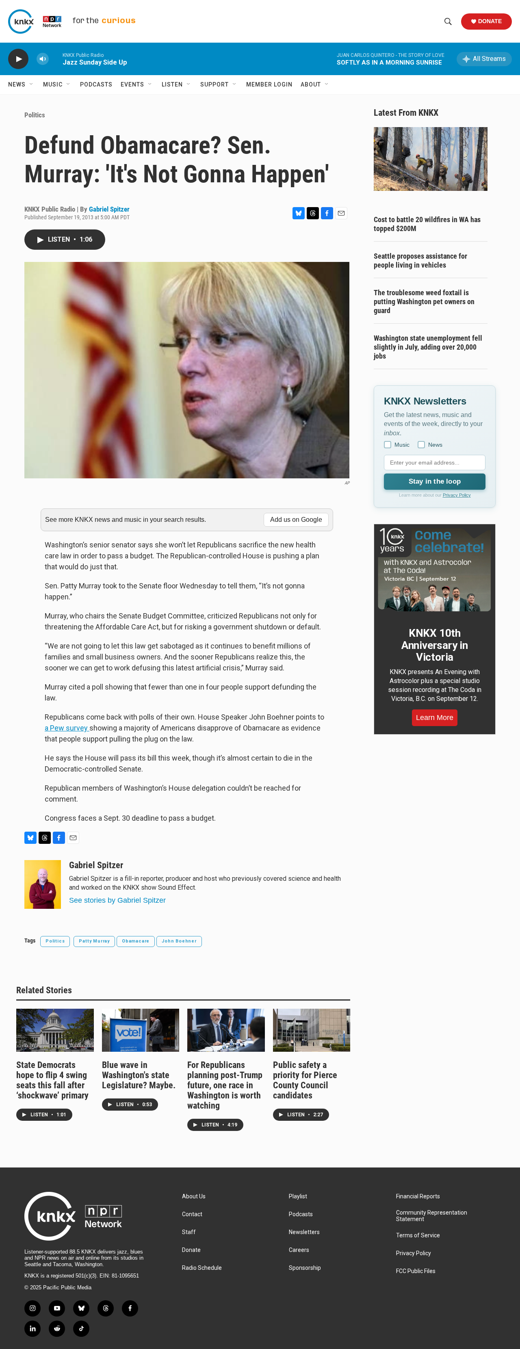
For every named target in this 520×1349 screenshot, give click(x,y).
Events (132, 84)
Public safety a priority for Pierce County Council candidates (305, 1080)
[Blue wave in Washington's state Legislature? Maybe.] (141, 1030)
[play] (18, 59)
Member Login (269, 84)
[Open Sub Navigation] (31, 84)
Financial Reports (418, 1196)
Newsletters (304, 1232)
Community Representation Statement (431, 1216)
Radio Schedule (202, 1268)
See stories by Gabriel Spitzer (117, 900)
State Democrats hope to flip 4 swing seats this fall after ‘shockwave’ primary (52, 1080)
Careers (299, 1250)
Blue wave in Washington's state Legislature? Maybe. (139, 1075)
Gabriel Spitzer (109, 209)
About (311, 84)
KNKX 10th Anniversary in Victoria (434, 645)
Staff (189, 1232)
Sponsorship (305, 1268)
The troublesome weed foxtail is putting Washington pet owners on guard (424, 301)
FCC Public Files (416, 1271)
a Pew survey (67, 728)
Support (214, 84)
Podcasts (96, 84)
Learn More (434, 717)
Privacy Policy (457, 495)
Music (53, 84)
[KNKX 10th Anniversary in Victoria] (434, 569)
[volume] (43, 59)
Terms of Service (418, 1235)
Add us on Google (296, 519)
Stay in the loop (435, 481)
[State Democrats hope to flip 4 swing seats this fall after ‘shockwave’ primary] (55, 1030)
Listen (172, 84)
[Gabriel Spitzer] (42, 884)
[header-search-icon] (448, 21)
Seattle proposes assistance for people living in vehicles (420, 260)
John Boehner (179, 941)
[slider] (55, 58)
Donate (490, 21)
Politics (34, 115)
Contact (192, 1214)
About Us (194, 1196)
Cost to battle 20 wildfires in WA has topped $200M (427, 224)
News (17, 84)
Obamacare (136, 941)
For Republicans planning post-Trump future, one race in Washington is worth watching (224, 1085)
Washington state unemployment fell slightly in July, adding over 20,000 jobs (428, 347)
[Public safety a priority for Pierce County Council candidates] (312, 1030)
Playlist (298, 1196)
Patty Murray (94, 941)
